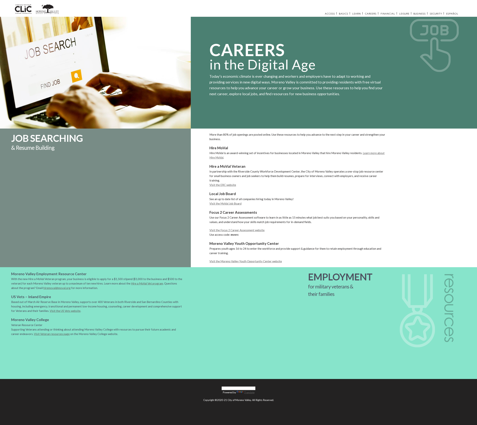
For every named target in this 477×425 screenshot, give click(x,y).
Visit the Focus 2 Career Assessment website (237, 230)
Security (436, 14)
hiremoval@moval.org (57, 288)
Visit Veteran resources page (52, 334)
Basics (343, 14)
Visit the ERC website (222, 185)
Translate (249, 392)
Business (419, 14)
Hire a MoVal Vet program (147, 283)
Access (330, 14)
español (452, 14)
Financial (387, 14)
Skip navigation (395, 2)
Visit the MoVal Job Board (225, 203)
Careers (370, 14)
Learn (356, 14)
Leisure (404, 14)
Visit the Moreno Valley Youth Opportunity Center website (245, 261)
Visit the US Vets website (65, 310)
